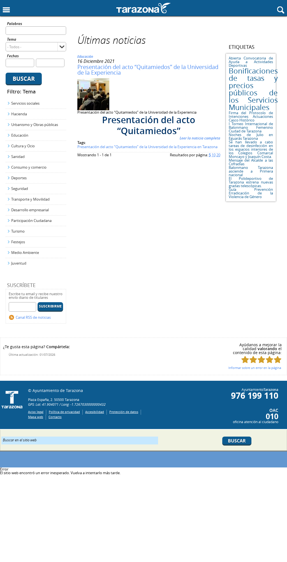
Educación (19, 135)
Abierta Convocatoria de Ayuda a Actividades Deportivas (251, 62)
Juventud (18, 263)
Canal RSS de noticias (33, 317)
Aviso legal (35, 412)
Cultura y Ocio (23, 145)
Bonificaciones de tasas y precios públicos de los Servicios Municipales (253, 89)
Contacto (55, 417)
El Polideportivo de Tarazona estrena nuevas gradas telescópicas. (251, 182)
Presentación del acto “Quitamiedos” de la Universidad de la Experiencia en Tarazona (147, 146)
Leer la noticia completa (200, 138)
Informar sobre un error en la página (254, 368)
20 (218, 154)
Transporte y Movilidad (30, 199)
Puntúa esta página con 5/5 (277, 359)
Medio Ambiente (25, 252)
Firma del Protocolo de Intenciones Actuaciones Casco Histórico (251, 116)
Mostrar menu (6, 9)
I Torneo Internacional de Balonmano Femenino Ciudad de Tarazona (251, 127)
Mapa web (35, 417)
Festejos (18, 241)
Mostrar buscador (280, 9)
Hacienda (19, 113)
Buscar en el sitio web (20, 439)
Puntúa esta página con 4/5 (269, 359)
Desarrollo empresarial (30, 209)
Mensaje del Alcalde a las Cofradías (251, 162)
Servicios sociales (25, 103)
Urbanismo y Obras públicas (34, 124)
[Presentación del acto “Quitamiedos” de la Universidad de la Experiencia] (93, 108)
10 (214, 154)
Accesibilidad (94, 412)
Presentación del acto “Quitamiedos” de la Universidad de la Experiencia (147, 69)
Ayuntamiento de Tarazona (143, 8)
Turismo (18, 231)
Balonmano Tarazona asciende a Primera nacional (251, 171)
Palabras (14, 24)
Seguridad (19, 188)
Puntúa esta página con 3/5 (261, 359)
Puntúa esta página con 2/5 (253, 359)
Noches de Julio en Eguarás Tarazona (251, 136)
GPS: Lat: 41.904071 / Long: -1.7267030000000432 (67, 404)
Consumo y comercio (29, 167)
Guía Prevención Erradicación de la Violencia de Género (251, 193)
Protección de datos (123, 412)
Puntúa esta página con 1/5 (245, 359)
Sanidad (18, 156)
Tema (11, 40)
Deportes (19, 177)
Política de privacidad (64, 412)
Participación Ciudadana (31, 220)
